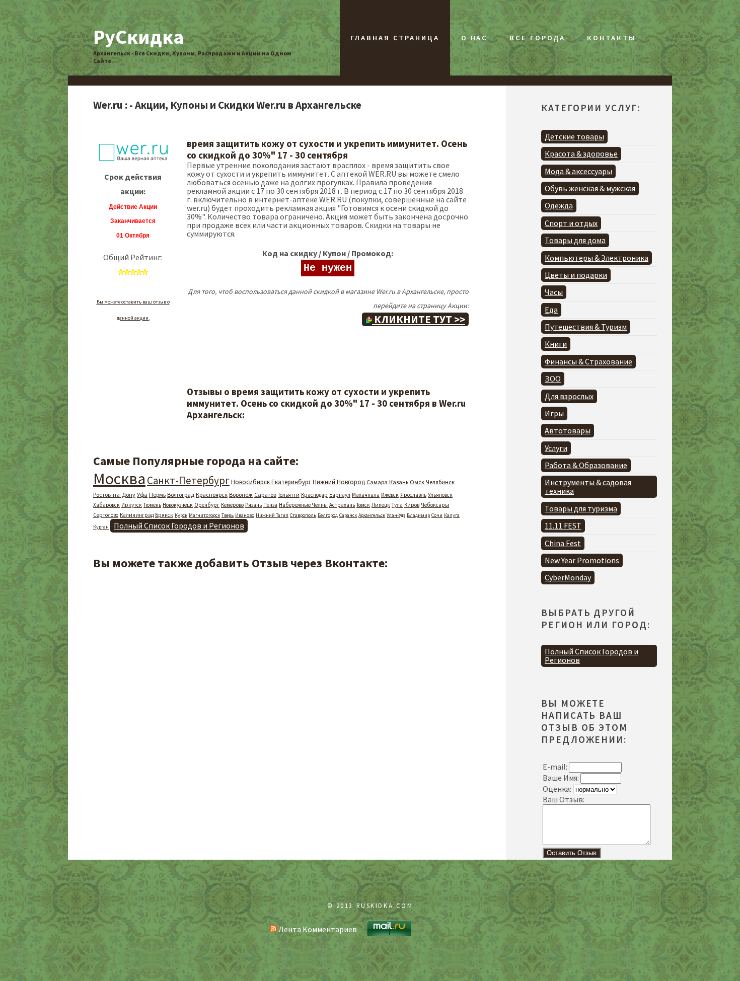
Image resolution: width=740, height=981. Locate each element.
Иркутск (131, 504)
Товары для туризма (581, 508)
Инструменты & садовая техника (588, 486)
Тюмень (152, 504)
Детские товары (574, 136)
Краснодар (314, 494)
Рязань (253, 504)
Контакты (611, 37)
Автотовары (567, 430)
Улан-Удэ (396, 515)
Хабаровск (106, 504)
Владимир (418, 515)
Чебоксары (435, 504)
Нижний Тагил (272, 515)
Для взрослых (569, 396)
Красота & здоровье (581, 153)
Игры (554, 413)
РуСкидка (138, 36)
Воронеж (241, 494)
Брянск (164, 514)
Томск (363, 504)
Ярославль (413, 494)
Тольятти (289, 494)
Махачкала (366, 494)
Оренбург (206, 504)
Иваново (244, 515)
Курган (101, 526)
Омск (417, 482)
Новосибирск (250, 482)
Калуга (452, 515)
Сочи (436, 515)
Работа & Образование (586, 465)
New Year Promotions (582, 560)
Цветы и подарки (576, 275)
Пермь (157, 494)
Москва (119, 479)
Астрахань (342, 504)
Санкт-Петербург (188, 480)
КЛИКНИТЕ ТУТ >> (418, 319)
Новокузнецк (178, 504)
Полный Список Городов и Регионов (179, 525)
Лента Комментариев (317, 929)
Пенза (270, 504)
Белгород (328, 515)
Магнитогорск (204, 515)
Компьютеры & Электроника (596, 258)
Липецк (381, 504)
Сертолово (105, 514)
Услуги (556, 448)
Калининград (137, 514)
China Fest (563, 543)
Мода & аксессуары (578, 171)
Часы (554, 292)
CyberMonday (568, 577)
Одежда (559, 205)
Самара (377, 482)
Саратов (265, 494)
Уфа (142, 494)
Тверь (227, 515)
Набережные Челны (303, 504)
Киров (411, 504)
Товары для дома (575, 240)
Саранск (348, 515)
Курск (181, 515)
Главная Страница (394, 37)
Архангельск (371, 515)
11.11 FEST (563, 525)
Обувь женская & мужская (590, 188)
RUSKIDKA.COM (384, 905)
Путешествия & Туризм (586, 327)
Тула (397, 504)
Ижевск (390, 494)
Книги (556, 344)
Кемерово (232, 504)
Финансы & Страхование (588, 361)
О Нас (474, 37)
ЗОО (553, 378)
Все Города (537, 37)
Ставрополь (303, 515)
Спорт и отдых (571, 223)
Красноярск (212, 494)
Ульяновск (440, 494)
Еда (551, 310)
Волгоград (180, 494)
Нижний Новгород (339, 482)
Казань (398, 482)
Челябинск (440, 482)
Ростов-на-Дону (114, 494)
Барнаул (339, 494)
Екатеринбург (291, 482)
